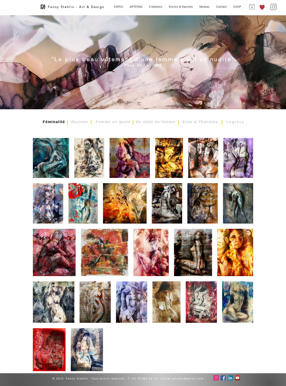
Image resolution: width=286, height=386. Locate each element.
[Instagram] (273, 7)
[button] (156, 7)
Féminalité (54, 122)
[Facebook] (223, 377)
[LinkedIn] (230, 377)
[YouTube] (237, 377)
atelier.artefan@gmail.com (182, 378)
